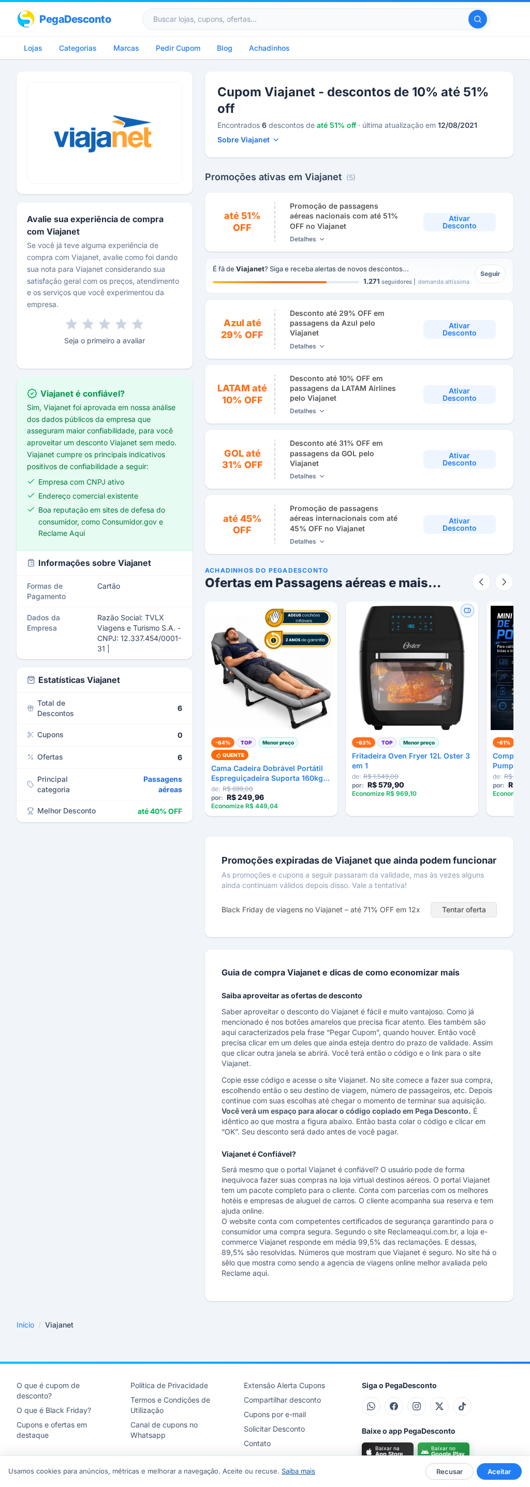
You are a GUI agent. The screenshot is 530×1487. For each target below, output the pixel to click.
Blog (224, 47)
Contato (257, 1443)
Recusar (449, 1471)
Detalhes (303, 239)
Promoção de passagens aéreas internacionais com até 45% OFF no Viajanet (344, 518)
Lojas (33, 47)
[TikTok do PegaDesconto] (462, 1406)
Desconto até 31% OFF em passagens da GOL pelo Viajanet (336, 453)
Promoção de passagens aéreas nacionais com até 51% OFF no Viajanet (344, 215)
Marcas (126, 47)
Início (25, 1324)
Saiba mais (298, 1471)
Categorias (78, 47)
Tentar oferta (464, 909)
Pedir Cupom (178, 47)
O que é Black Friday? (54, 1410)
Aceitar (499, 1471)
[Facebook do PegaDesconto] (394, 1406)
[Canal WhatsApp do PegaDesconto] (371, 1406)
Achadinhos (269, 47)
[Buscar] (477, 19)
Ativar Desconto (460, 222)
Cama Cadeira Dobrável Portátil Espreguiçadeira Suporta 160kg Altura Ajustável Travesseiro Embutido (267, 773)
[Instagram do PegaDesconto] (416, 1406)
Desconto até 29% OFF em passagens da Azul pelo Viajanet (337, 323)
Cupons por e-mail (275, 1414)
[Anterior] (481, 582)
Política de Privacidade (169, 1385)
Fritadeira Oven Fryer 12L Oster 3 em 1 (411, 760)
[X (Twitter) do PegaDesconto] (439, 1406)
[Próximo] (504, 582)
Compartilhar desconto (282, 1399)
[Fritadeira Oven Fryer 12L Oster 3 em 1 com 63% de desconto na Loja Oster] (412, 668)
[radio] (71, 324)
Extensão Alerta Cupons (284, 1385)
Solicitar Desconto (274, 1428)
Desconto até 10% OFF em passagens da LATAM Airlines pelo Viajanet (343, 388)
